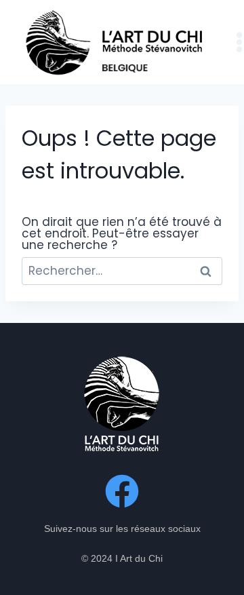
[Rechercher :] (122, 271)
